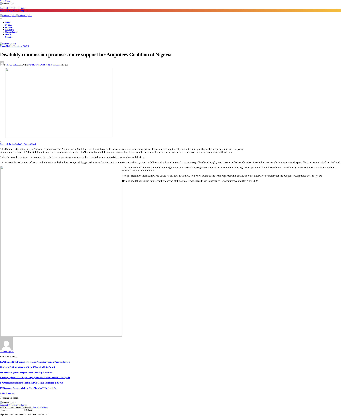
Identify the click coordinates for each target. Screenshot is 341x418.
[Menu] (1, 18)
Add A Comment (7, 393)
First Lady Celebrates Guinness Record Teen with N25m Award (27, 367)
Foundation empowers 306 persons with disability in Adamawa (27, 372)
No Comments (55, 65)
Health (8, 34)
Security (9, 37)
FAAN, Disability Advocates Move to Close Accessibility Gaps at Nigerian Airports (35, 362)
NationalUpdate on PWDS (39, 65)
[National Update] (16, 15)
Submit (29, 410)
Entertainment (11, 32)
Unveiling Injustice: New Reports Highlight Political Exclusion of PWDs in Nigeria (35, 377)
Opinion (8, 27)
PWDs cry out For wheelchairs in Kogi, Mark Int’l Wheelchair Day (28, 388)
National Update (12, 65)
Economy (9, 30)
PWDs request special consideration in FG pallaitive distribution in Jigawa (31, 383)
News (7, 22)
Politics (8, 25)
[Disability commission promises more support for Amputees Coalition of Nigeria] (170, 103)
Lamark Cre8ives (40, 407)
